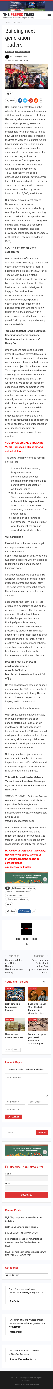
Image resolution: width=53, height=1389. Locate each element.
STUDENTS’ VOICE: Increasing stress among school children (24, 447)
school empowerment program (17, 899)
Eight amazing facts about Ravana (21, 1227)
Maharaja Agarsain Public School (18, 892)
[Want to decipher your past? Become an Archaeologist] (38, 1024)
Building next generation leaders (23, 888)
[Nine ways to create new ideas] (15, 1024)
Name (8, 1174)
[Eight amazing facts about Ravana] (15, 994)
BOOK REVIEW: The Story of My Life (21, 1233)
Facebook (13, 867)
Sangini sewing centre (14, 895)
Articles (9, 52)
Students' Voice (22, 52)
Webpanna (34, 1384)
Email (7, 1183)
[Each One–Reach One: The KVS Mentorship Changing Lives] (38, 994)
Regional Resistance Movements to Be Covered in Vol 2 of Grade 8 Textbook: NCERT (23, 1242)
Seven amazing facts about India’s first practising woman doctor (38, 966)
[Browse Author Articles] (26, 929)
